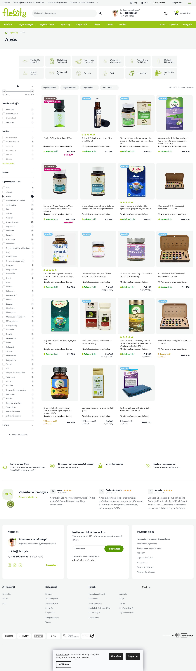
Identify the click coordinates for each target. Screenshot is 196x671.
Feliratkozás (114, 548)
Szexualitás (19, 407)
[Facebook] (9, 565)
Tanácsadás (142, 563)
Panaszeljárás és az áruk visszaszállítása (29, 2)
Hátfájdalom (19, 257)
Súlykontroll (19, 356)
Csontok (19, 218)
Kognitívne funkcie (19, 403)
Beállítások (63, 664)
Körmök (19, 300)
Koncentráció (19, 295)
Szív (19, 369)
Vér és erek (19, 377)
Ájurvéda (123, 594)
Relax (19, 343)
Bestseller (19, 122)
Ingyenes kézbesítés (145, 558)
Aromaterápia (94, 613)
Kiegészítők (50, 613)
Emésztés (19, 231)
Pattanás (19, 330)
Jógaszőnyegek (51, 599)
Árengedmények (52, 618)
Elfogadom (133, 656)
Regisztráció (177, 3)
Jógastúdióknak (95, 603)
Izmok (19, 278)
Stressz (19, 351)
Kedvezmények (19, 114)
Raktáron (19, 109)
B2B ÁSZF (141, 553)
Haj (19, 252)
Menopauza (19, 313)
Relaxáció (19, 347)
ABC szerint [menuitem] (107, 88)
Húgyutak (19, 265)
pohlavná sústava (19, 416)
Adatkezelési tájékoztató (57, 2)
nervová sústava (19, 412)
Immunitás (19, 274)
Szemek (19, 364)
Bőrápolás (19, 394)
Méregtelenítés (19, 321)
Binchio (19, 155)
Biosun (19, 159)
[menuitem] (9, 24)
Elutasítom (116, 656)
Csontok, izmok (19, 222)
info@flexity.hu (20, 551)
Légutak (19, 304)
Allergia (19, 192)
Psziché (19, 334)
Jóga (121, 599)
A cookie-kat (62, 655)
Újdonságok (19, 118)
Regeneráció (19, 338)
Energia (19, 235)
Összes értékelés (26, 497)
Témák (48, 622)
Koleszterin (19, 291)
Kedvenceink (94, 618)
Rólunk (5, 599)
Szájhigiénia (19, 360)
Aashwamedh (19, 137)
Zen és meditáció (126, 608)
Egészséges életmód (97, 594)
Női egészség (19, 325)
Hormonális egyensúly (19, 261)
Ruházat (48, 594)
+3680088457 (130, 13)
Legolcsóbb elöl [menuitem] (69, 88)
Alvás (19, 196)
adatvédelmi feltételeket (83, 560)
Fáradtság (19, 239)
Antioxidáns (19, 205)
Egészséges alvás (126, 613)
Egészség (49, 608)
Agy (19, 188)
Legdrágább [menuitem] (88, 88)
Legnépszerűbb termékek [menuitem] (49, 88)
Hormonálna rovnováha (19, 390)
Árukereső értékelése (145, 567)
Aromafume (19, 150)
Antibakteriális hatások (19, 201)
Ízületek (19, 287)
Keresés (100, 13)
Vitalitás (19, 386)
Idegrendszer (19, 270)
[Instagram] (14, 565)
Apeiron (19, 146)
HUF (146, 3)
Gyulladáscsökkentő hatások (19, 248)
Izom (19, 282)
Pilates (122, 603)
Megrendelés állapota (146, 572)
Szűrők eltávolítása (19, 434)
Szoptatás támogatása (19, 373)
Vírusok (19, 381)
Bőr (19, 209)
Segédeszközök (51, 603)
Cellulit (19, 214)
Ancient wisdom (19, 142)
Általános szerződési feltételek (82, 2)
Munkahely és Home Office (99, 608)
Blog (135, 3)
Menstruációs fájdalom (19, 317)
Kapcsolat (6, 2)
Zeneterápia (93, 599)
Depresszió (19, 226)
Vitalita (19, 399)
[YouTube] (20, 565)
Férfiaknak (19, 244)
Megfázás (19, 308)
